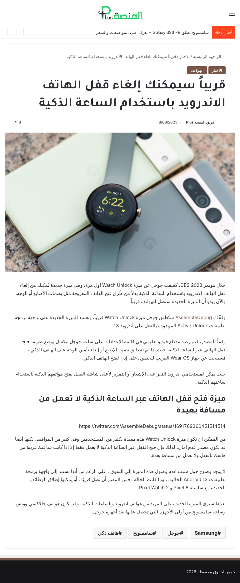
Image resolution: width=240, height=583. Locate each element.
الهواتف (197, 70)
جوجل (174, 533)
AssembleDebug (193, 317)
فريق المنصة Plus (200, 122)
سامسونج (143, 533)
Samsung (206, 533)
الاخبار (184, 56)
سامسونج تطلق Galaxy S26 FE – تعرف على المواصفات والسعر (152, 32)
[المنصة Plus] (120, 12)
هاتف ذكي (108, 533)
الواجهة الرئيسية (207, 56)
